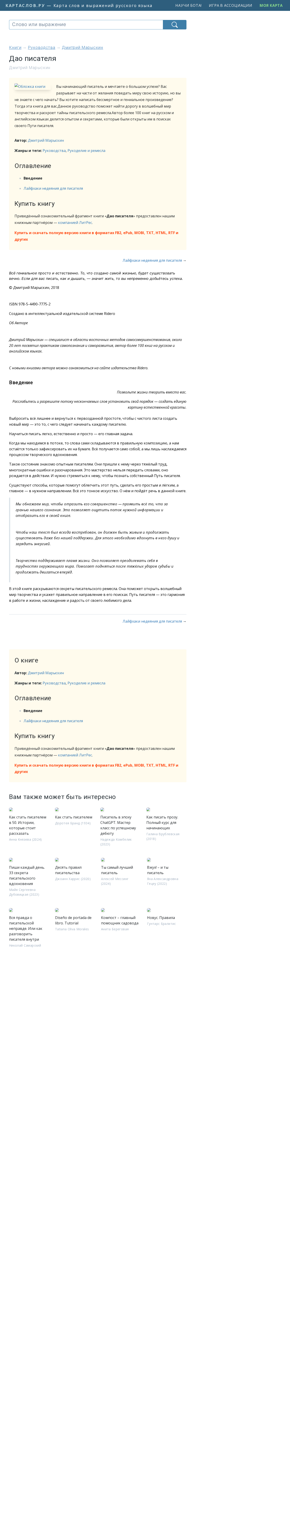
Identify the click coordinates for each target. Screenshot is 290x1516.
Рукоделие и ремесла (86, 150)
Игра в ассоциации (230, 5)
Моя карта (271, 5)
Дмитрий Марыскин (46, 140)
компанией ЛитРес (75, 222)
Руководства (54, 150)
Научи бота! (188, 5)
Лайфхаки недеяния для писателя (53, 188)
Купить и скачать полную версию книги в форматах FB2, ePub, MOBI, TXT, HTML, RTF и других (96, 236)
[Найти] (174, 24)
